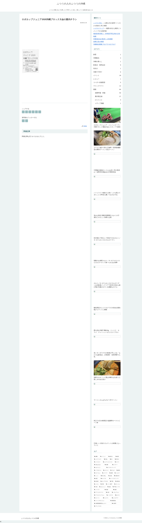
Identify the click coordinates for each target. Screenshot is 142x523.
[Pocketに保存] (33, 111)
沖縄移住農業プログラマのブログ (104, 44)
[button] (39, 111)
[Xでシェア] (23, 111)
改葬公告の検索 (98, 41)
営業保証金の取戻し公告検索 (103, 39)
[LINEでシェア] (36, 111)
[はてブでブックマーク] (29, 111)
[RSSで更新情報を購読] (26, 120)
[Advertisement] (55, 36)
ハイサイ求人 (97, 23)
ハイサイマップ (98, 28)
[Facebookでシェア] (26, 111)
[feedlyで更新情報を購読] (23, 120)
